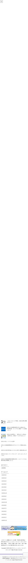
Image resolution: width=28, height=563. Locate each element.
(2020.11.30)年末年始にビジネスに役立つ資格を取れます (14, 450)
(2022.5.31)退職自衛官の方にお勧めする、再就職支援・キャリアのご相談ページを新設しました (17, 429)
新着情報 (4, 468)
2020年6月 (4, 496)
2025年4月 (4, 478)
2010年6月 (4, 511)
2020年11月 (4, 493)
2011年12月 (4, 502)
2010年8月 (4, 505)
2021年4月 (4, 490)
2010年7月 (4, 508)
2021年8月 (4, 487)
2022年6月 (4, 484)
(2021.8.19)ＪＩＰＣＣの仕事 (7, 441)
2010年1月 (4, 517)
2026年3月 (4, 475)
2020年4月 (4, 499)
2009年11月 (4, 520)
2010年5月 (4, 514)
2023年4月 (4, 481)
